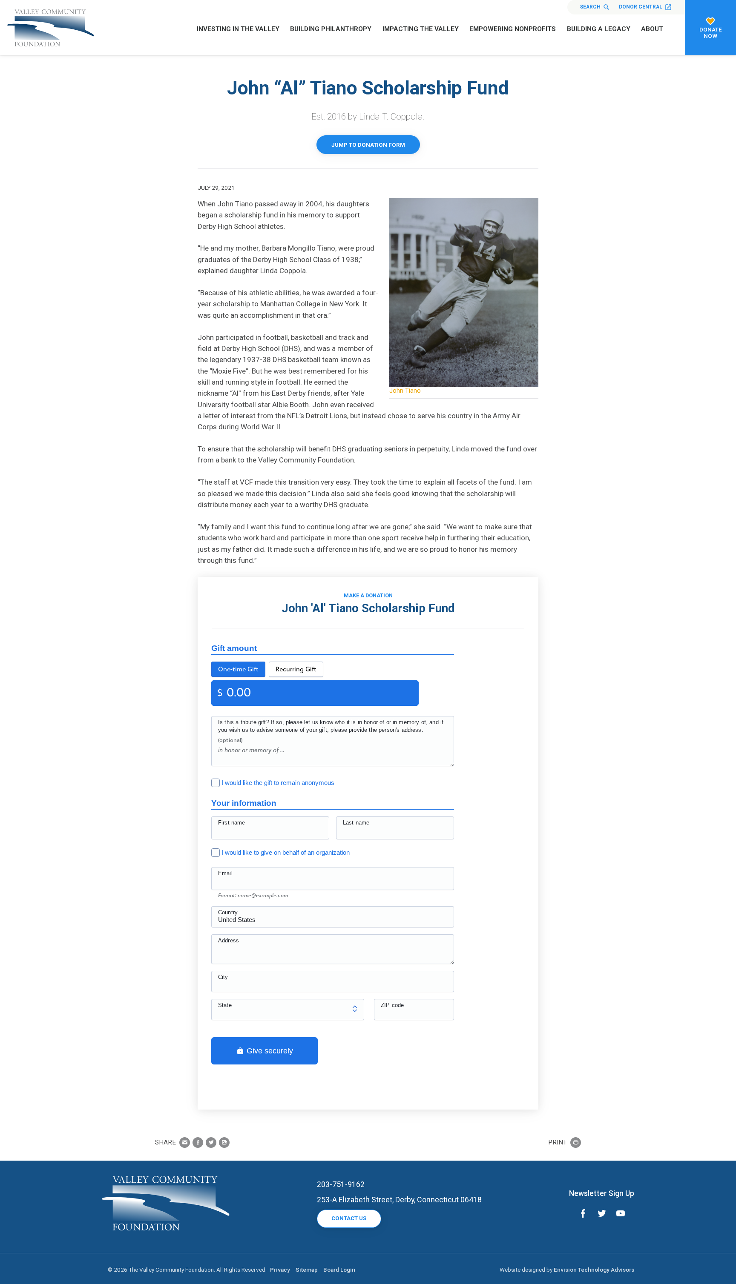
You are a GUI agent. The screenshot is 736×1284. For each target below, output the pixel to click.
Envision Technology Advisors (594, 1269)
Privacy (280, 1269)
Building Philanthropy (330, 29)
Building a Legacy (598, 29)
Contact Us (348, 1218)
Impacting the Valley (420, 29)
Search (590, 7)
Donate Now (710, 32)
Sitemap (307, 1269)
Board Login (339, 1269)
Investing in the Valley (238, 29)
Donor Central (640, 7)
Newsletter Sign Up (601, 1193)
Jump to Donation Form (368, 144)
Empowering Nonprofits (512, 29)
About (652, 29)
